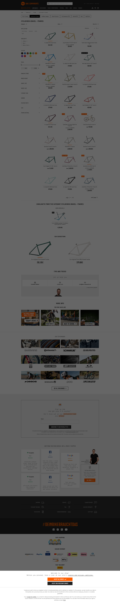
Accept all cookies (59, 579)
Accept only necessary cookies (60, 583)
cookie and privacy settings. (80, 575)
